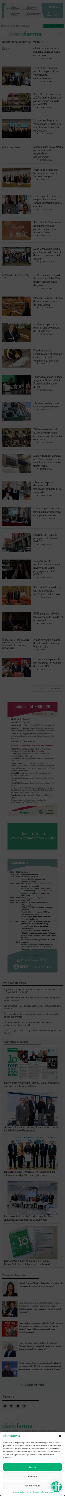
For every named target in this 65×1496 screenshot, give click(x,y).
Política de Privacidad (35, 1492)
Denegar (32, 1476)
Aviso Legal (49, 1492)
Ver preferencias (32, 1485)
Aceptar (32, 1467)
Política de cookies (18, 1492)
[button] (60, 1436)
